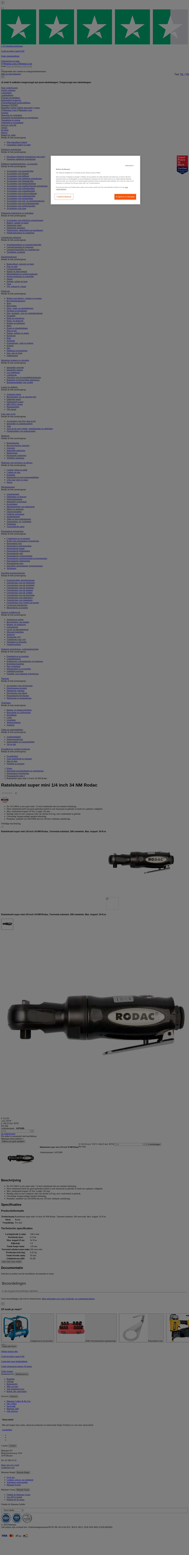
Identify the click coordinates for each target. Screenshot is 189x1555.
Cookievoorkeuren (64, 197)
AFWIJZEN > (129, 165)
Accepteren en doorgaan (125, 197)
